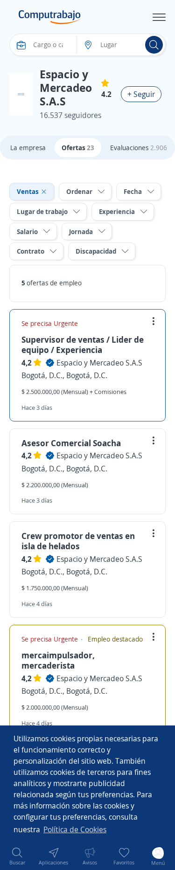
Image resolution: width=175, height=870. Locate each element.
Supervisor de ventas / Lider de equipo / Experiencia (82, 344)
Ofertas (78, 147)
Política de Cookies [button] (74, 829)
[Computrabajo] (50, 17)
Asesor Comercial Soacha (71, 443)
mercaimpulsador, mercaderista (58, 660)
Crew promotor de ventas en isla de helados (78, 541)
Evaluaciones (138, 147)
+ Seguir (141, 94)
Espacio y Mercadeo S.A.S (99, 363)
